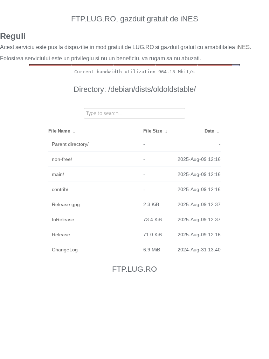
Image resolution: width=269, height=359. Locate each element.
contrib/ (60, 189)
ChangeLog (65, 249)
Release (61, 234)
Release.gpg (66, 204)
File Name (59, 131)
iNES (243, 47)
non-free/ (62, 159)
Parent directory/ (70, 144)
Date (209, 131)
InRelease (63, 219)
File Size (152, 131)
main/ (58, 174)
